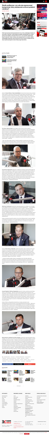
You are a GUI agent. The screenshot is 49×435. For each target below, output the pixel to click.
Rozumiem (26, 433)
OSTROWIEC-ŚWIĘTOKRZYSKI (18, 403)
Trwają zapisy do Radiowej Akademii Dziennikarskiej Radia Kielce (12, 60)
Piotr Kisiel (32, 359)
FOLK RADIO (39, 397)
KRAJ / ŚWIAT (4, 397)
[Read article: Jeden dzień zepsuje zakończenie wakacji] (27, 371)
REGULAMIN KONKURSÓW (29, 410)
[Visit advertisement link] (42, 11)
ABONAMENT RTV (27, 405)
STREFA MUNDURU (5, 403)
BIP (25, 416)
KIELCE (29, 359)
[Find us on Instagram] (38, 424)
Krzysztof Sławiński (5, 359)
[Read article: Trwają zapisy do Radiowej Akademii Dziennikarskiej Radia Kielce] (4, 60)
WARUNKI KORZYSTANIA (29, 413)
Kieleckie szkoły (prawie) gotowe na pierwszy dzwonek (21, 380)
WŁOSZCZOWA (12, 359)
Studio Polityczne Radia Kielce (11, 358)
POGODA (3, 407)
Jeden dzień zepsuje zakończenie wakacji (33, 372)
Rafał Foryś (22, 358)
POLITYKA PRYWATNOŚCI (29, 407)
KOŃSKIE (18, 358)
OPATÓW (21, 359)
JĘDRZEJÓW (4, 358)
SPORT (3, 398)
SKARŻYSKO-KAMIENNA (17, 407)
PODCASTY (38, 398)
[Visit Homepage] (5, 1)
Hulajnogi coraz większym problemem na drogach (10, 379)
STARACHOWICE (16, 408)
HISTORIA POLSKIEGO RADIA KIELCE (29, 404)
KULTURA (3, 399)
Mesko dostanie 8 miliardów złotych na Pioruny (33, 379)
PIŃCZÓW (27, 358)
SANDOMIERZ (16, 406)
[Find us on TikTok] (45, 424)
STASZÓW (25, 359)
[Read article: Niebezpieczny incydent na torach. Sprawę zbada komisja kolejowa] (4, 56)
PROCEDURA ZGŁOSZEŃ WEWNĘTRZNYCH (28, 409)
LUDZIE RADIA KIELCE (28, 399)
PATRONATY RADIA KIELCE (29, 401)
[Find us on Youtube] (40, 424)
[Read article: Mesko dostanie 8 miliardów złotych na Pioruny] (27, 379)
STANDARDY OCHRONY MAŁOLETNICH (28, 412)
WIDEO (3, 406)
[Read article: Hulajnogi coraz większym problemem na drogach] (4, 379)
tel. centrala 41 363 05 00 (17, 425)
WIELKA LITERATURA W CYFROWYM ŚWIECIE (40, 403)
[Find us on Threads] (43, 424)
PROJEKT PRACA (39, 401)
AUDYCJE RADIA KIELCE (28, 397)
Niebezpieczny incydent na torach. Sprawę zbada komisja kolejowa (12, 56)
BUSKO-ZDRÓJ (17, 359)
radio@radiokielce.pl (17, 423)
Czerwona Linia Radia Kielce (18, 426)
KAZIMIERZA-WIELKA (17, 399)
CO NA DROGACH (4, 402)
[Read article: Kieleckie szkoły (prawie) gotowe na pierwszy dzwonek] (16, 379)
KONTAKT (26, 398)
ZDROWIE (3, 401)
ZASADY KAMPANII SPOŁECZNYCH (30, 415)
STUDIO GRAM (27, 402)
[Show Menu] (43, 1)
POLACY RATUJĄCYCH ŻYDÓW (41, 399)
